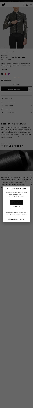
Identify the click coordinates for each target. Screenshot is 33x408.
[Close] (28, 188)
